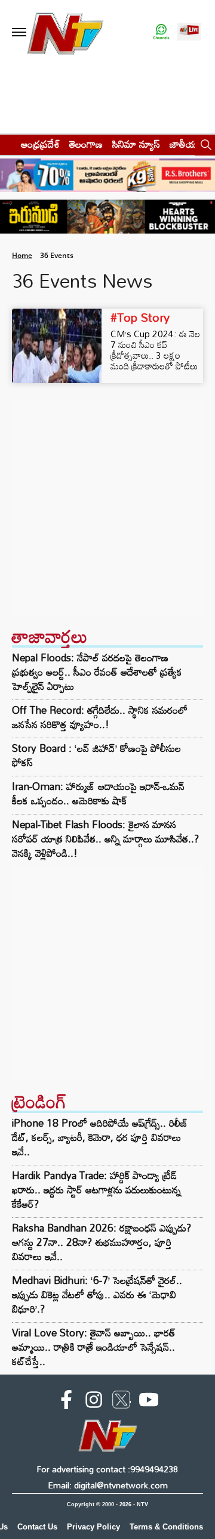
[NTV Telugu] (64, 32)
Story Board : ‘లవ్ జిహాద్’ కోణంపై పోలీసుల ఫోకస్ (96, 755)
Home (22, 255)
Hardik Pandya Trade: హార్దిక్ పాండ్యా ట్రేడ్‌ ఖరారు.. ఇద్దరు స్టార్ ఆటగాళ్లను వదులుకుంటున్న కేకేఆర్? (96, 1189)
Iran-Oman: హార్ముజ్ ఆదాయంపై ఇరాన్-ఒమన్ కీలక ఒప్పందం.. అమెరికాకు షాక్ (98, 793)
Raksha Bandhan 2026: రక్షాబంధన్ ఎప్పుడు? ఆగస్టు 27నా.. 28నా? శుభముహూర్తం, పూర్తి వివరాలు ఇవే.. (101, 1242)
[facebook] (66, 1402)
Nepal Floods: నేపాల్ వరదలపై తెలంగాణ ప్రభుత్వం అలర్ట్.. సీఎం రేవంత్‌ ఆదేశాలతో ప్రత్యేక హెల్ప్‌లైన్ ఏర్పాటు (97, 672)
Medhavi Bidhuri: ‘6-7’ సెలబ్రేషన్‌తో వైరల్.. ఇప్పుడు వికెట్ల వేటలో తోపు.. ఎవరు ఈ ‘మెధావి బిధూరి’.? (97, 1294)
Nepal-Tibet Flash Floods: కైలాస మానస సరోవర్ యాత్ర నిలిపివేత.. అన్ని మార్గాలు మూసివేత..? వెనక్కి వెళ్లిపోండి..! (105, 838)
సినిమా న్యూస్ (136, 144)
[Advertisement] (107, 508)
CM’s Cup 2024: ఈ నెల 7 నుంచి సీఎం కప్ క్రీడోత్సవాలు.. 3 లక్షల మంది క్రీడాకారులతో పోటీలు (155, 350)
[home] (7, 144)
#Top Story (140, 317)
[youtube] (148, 1402)
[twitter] (121, 1402)
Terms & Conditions (166, 1526)
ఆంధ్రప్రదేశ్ (40, 144)
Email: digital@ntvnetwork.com (108, 1485)
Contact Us (37, 1526)
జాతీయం (186, 144)
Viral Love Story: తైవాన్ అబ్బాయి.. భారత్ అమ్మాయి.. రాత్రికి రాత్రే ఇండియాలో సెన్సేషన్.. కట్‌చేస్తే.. (94, 1347)
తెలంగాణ (86, 144)
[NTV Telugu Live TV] (189, 32)
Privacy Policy (93, 1526)
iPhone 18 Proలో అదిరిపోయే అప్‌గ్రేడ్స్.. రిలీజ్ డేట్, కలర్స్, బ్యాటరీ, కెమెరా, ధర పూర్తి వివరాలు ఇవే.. (100, 1137)
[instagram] (93, 1402)
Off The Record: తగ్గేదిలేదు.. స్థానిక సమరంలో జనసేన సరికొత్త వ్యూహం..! (100, 717)
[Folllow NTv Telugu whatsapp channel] (161, 32)
